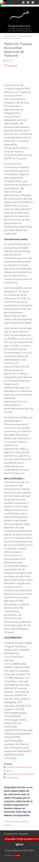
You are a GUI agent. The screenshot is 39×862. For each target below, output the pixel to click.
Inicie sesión (9, 821)
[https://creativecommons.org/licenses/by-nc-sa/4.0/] (19, 844)
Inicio (6, 36)
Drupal (17, 855)
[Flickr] (28, 2)
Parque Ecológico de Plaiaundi (20, 774)
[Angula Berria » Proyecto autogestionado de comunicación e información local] (19, 17)
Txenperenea (12, 777)
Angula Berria (18, 26)
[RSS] (23, 2)
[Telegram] (32, 2)
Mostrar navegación (3, 2)
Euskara (7, 825)
